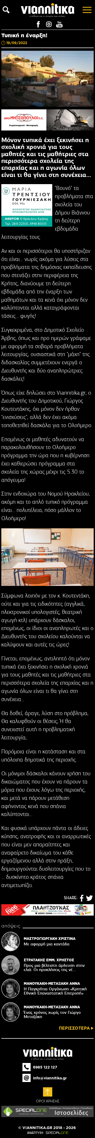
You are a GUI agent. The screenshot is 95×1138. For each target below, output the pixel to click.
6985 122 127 (45, 1067)
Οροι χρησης (47, 1101)
